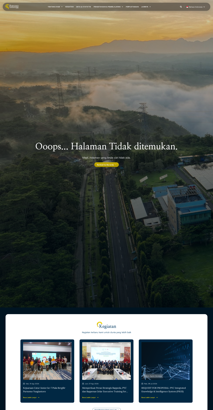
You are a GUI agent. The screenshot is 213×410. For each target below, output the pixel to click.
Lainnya (144, 7)
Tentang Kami (54, 7)
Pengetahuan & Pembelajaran (107, 7)
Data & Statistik (83, 7)
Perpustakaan (132, 7)
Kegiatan (69, 7)
